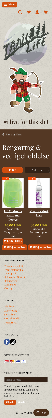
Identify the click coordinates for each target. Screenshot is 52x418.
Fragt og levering (13, 269)
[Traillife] (26, 43)
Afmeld (21, 402)
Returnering (10, 280)
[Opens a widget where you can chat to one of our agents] (41, 413)
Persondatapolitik (13, 266)
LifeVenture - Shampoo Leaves (13, 215)
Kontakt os (10, 284)
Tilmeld (10, 402)
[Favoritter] (29, 12)
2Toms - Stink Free (39, 213)
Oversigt (8, 288)
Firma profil (10, 273)
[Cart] (46, 12)
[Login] (37, 12)
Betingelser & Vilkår (15, 277)
